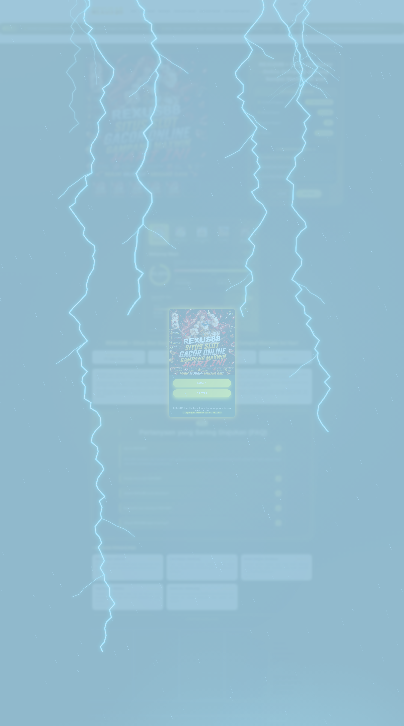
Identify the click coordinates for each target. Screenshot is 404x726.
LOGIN (202, 383)
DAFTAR (202, 393)
